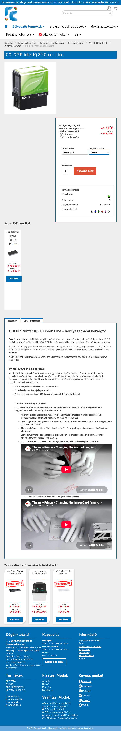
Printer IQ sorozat (12, 46)
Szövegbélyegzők (76, 43)
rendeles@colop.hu (25, 2)
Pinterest (86, 691)
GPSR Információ (32, 321)
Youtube (86, 696)
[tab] (12, 320)
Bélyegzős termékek (26, 43)
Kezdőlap (8, 43)
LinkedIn (86, 700)
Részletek (14, 278)
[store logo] (11, 13)
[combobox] (87, 13)
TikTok (85, 705)
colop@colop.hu (77, 2)
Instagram (87, 686)
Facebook (86, 681)
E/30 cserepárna (13, 240)
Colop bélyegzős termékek (52, 43)
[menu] (60, 31)
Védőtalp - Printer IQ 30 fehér (64, 572)
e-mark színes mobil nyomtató (39, 572)
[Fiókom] (109, 8)
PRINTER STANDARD (98, 43)
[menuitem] (6, 26)
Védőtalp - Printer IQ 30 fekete (15, 572)
